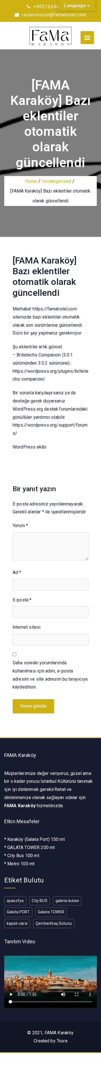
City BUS (39, 900)
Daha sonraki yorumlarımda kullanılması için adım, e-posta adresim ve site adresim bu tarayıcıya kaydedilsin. (50, 675)
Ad (17, 572)
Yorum (20, 525)
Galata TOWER (51, 912)
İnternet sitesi (26, 627)
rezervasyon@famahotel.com (53, 14)
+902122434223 (51, 6)
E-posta (22, 600)
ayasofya (15, 900)
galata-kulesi (67, 900)
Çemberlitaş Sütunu (54, 923)
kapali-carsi (17, 923)
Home (31, 181)
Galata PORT (18, 912)
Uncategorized (56, 181)
